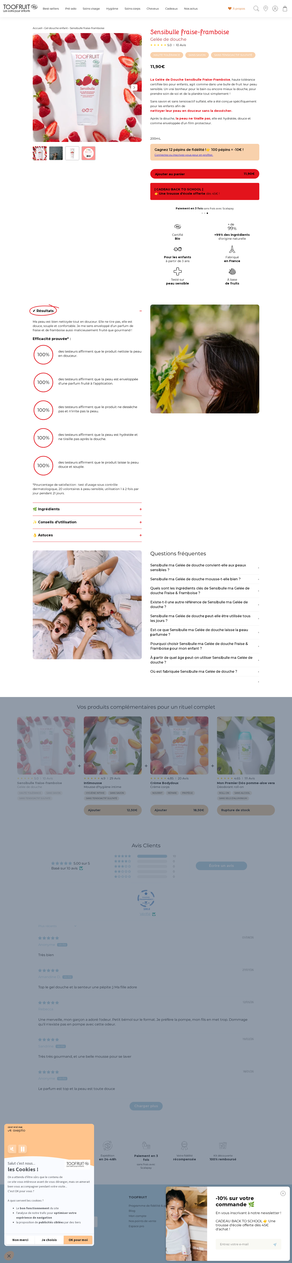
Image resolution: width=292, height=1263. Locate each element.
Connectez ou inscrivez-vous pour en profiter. (184, 154)
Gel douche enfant (56, 28)
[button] (122, 856)
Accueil (37, 28)
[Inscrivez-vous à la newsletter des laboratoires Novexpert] (274, 1244)
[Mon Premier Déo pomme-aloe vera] (246, 745)
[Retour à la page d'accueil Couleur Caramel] (20, 8)
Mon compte (137, 1216)
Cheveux (153, 8)
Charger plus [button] (146, 1106)
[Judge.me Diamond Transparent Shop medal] (146, 898)
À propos (239, 8)
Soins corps (132, 8)
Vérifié (145, 914)
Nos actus (191, 8)
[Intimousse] (113, 745)
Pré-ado (70, 8)
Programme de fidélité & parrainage (154, 1205)
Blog (132, 1210)
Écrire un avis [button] (221, 866)
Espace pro (136, 1226)
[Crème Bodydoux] (179, 745)
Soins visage (91, 8)
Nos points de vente (142, 1221)
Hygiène (112, 8)
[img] (48, 938)
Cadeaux (171, 8)
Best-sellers (51, 8)
